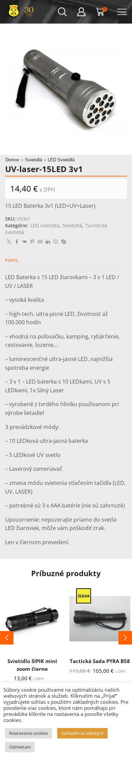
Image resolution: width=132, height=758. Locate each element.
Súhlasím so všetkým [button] (82, 733)
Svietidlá (33, 160)
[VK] (24, 242)
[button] (7, 638)
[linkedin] (48, 242)
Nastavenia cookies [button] (28, 733)
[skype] (63, 242)
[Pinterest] (32, 242)
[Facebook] (17, 242)
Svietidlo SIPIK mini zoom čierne (32, 665)
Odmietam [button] (20, 747)
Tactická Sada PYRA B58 (100, 661)
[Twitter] (9, 242)
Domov (12, 160)
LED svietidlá (61, 160)
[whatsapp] (56, 242)
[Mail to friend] (40, 242)
